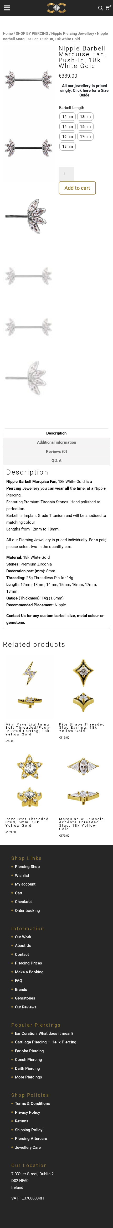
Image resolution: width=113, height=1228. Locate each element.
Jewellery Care (28, 1147)
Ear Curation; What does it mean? (44, 1033)
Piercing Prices (28, 963)
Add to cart (77, 188)
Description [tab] (56, 433)
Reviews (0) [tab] (56, 451)
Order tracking (27, 910)
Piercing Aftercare (31, 1138)
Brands (21, 989)
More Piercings (28, 1077)
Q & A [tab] (56, 460)
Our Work (23, 937)
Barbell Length (71, 107)
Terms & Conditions (32, 1103)
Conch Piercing (28, 1059)
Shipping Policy (28, 1130)
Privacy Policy (27, 1112)
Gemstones (25, 998)
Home (8, 33)
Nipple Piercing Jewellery (72, 33)
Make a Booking (29, 972)
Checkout (23, 901)
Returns (21, 1121)
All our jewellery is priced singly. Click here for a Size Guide (84, 90)
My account (25, 884)
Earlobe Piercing (29, 1051)
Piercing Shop (27, 866)
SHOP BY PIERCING (32, 33)
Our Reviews (26, 1007)
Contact (22, 954)
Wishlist (22, 875)
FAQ (18, 980)
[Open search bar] (100, 8)
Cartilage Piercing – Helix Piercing (45, 1042)
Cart (18, 893)
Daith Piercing (27, 1068)
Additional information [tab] (56, 442)
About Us (23, 945)
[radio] (67, 117)
